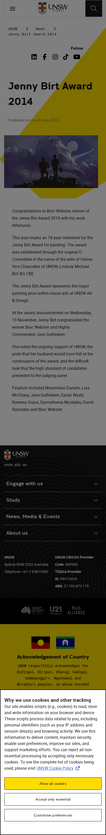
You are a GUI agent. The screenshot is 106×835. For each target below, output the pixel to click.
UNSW (12, 28)
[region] (53, 762)
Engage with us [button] (24, 484)
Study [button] (13, 500)
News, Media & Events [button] (33, 516)
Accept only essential (53, 799)
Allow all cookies (52, 784)
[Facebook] (44, 57)
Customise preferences (53, 815)
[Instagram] (55, 57)
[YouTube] (76, 57)
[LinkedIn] (35, 57)
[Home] (53, 8)
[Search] (93, 8)
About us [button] (17, 533)
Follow (77, 48)
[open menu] (12, 8)
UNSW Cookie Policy (59, 768)
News (40, 28)
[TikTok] (65, 57)
